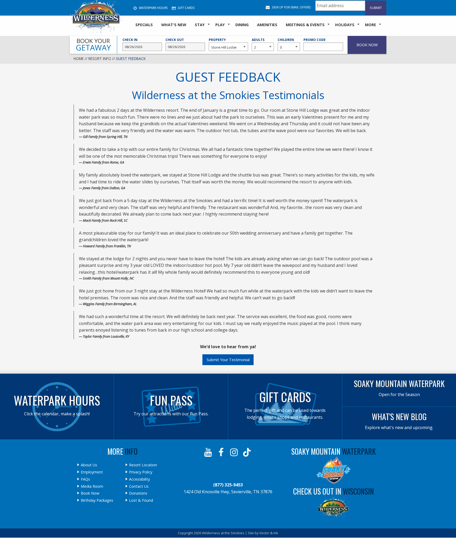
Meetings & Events (305, 24)
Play (220, 24)
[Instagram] (234, 452)
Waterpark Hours (153, 7)
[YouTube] (209, 452)
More (370, 24)
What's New (173, 24)
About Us (89, 465)
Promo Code (314, 40)
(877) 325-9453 (228, 485)
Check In (129, 40)
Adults (258, 40)
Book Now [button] (367, 44)
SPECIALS (144, 24)
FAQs (85, 479)
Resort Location (143, 465)
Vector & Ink (268, 533)
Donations (138, 493)
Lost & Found (141, 500)
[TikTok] (247, 452)
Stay (200, 24)
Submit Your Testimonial (228, 359)
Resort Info (99, 58)
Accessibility (139, 479)
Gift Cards (185, 7)
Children (286, 40)
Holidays (344, 24)
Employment (92, 472)
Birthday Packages (97, 500)
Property (217, 40)
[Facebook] (221, 452)
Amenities (267, 24)
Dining (242, 24)
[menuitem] (144, 25)
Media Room (92, 486)
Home (79, 58)
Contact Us (139, 486)
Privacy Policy (140, 472)
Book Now (90, 493)
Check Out (174, 40)
